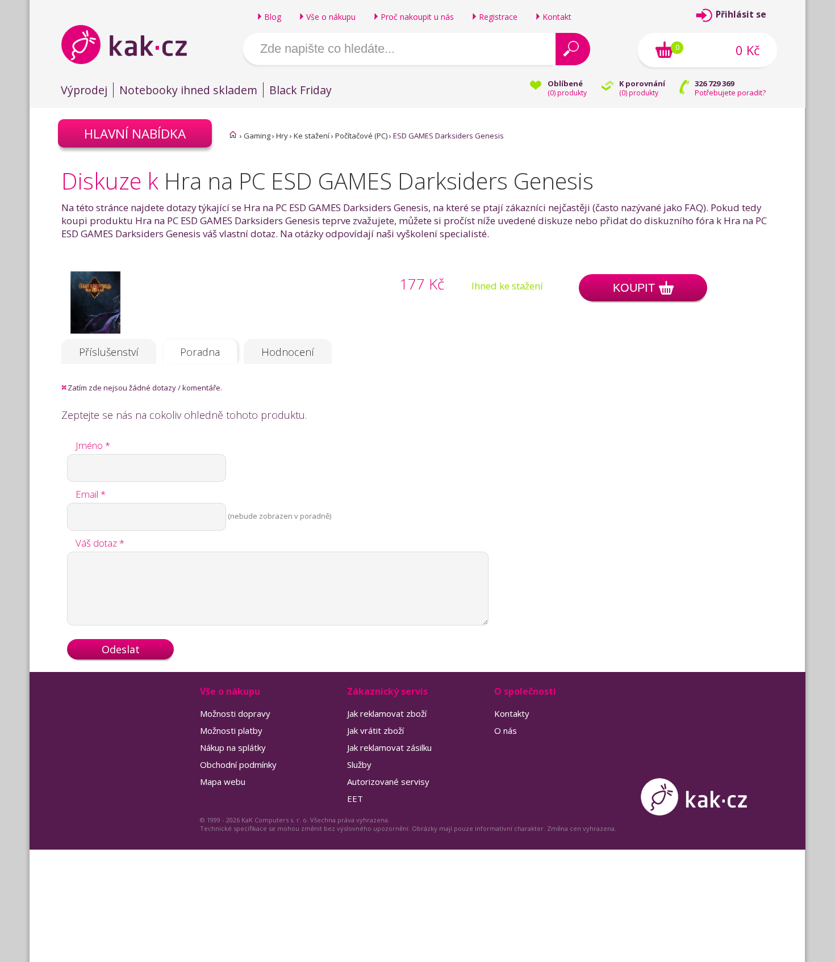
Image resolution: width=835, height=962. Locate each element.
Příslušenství (109, 352)
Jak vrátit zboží (375, 730)
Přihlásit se (741, 14)
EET (355, 798)
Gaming (257, 136)
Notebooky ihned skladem (188, 90)
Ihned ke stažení (507, 285)
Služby (359, 764)
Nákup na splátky (233, 747)
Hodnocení (287, 352)
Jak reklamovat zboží (387, 713)
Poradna (200, 352)
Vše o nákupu (331, 16)
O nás (505, 730)
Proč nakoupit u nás (417, 16)
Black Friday (300, 90)
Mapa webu (222, 781)
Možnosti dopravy (235, 713)
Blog (272, 16)
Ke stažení (311, 136)
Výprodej (84, 90)
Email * (91, 494)
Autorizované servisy (388, 781)
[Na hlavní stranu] (134, 44)
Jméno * (93, 445)
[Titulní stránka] (233, 134)
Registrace (498, 16)
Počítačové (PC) (361, 136)
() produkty (567, 93)
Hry (282, 136)
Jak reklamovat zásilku (389, 747)
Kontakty (511, 713)
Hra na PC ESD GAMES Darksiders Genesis (379, 180)
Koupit (634, 288)
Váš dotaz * (100, 542)
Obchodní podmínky (238, 764)
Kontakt (556, 16)
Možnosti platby (231, 730)
